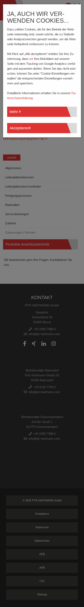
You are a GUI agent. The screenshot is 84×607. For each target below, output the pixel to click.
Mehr (14, 112)
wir (31, 58)
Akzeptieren (19, 128)
